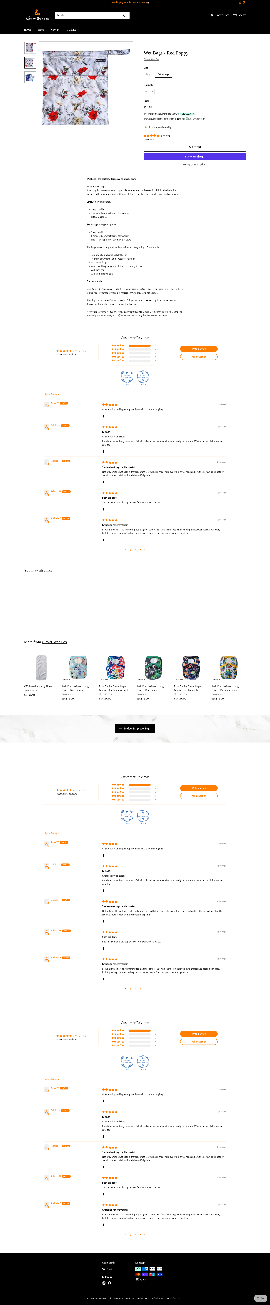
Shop (41, 29)
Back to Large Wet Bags (137, 728)
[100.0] (127, 376)
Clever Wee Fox (151, 59)
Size (146, 67)
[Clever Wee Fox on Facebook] (109, 1283)
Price (146, 101)
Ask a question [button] (199, 357)
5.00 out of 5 (79, 351)
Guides (71, 29)
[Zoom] (86, 89)
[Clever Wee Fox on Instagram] (103, 1283)
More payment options (195, 164)
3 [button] (135, 550)
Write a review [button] (199, 349)
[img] (110, 405)
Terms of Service (173, 1298)
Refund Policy (157, 1298)
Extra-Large (163, 74)
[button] (152, 136)
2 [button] (130, 550)
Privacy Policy (143, 1298)
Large (149, 74)
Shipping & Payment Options (121, 1298)
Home (28, 29)
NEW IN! (55, 29)
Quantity (148, 85)
